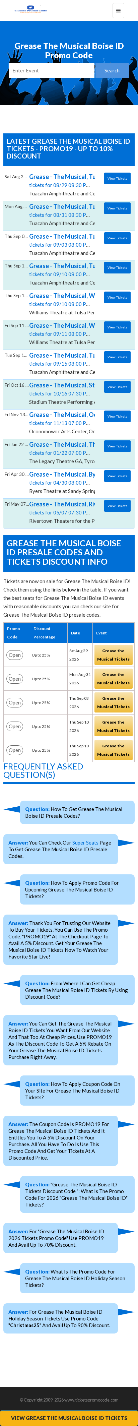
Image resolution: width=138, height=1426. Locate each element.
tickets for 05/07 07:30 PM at (62, 512)
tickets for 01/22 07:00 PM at (62, 452)
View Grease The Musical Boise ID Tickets (69, 1418)
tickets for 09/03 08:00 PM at (62, 244)
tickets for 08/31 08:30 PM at (62, 214)
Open (15, 655)
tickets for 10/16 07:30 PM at (62, 393)
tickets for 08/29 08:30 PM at (62, 184)
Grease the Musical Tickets (113, 655)
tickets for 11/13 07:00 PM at (62, 422)
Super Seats (85, 843)
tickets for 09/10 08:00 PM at (62, 274)
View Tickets (117, 178)
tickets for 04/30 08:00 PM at (62, 482)
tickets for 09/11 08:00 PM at (62, 333)
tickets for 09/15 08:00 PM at (62, 363)
